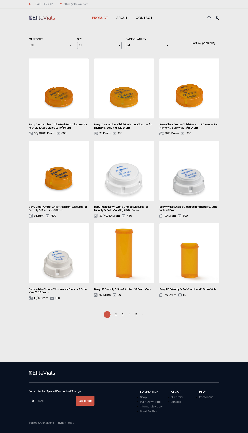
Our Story (177, 397)
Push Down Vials (150, 402)
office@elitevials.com (76, 4)
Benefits (176, 402)
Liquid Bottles (148, 411)
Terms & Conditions (41, 423)
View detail (57, 88)
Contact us (206, 397)
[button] (209, 18)
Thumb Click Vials (151, 406)
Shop (143, 397)
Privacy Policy (65, 423)
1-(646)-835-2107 (43, 4)
